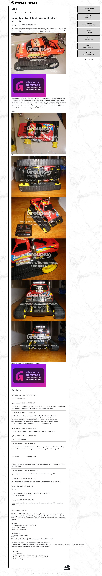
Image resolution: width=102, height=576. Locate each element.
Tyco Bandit (88, 24)
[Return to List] (21, 13)
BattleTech (88, 38)
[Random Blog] (35, 13)
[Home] (15, 13)
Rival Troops (88, 16)
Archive (88, 46)
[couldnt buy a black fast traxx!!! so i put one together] (26, 13)
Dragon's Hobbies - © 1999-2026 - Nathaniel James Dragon (46, 574)
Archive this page (67, 574)
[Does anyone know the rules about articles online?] (31, 13)
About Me (88, 53)
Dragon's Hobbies (89, 9)
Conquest (88, 31)
